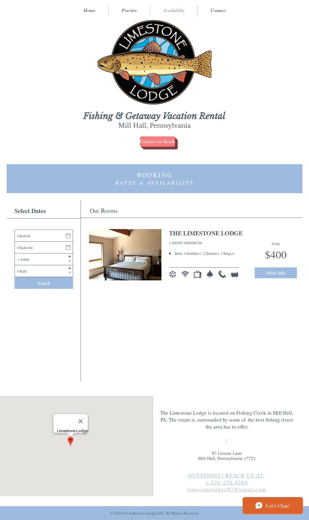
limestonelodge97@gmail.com (226, 489)
